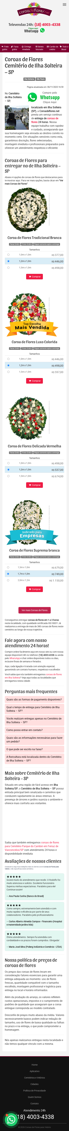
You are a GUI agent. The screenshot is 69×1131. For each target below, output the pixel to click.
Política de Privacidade (34, 1090)
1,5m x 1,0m (25, 267)
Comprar (36, 276)
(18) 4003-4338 (47, 25)
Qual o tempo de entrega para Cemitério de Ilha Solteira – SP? (33, 709)
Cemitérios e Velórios (34, 1077)
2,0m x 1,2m (24, 580)
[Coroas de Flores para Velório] (34, 9)
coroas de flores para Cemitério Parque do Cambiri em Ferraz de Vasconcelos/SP (32, 846)
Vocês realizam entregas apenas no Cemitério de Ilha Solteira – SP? (33, 720)
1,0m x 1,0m (25, 254)
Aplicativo (34, 1071)
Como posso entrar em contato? (24, 730)
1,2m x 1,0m (25, 261)
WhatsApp (14, 658)
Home (35, 1064)
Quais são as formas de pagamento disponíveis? (34, 699)
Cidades (34, 1084)
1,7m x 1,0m (24, 573)
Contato (34, 1103)
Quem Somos (34, 1097)
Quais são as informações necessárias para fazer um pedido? (34, 739)
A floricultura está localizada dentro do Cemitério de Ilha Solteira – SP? (33, 758)
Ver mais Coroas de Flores (34, 610)
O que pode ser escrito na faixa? (24, 749)
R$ (57, 255)
